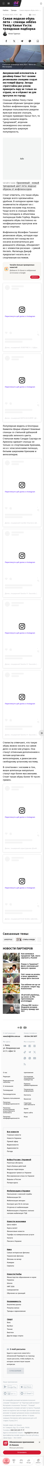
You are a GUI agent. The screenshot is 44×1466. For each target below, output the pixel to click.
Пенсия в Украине (14, 1241)
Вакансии (27, 1099)
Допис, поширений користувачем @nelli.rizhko (23, 848)
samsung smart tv (27, 1393)
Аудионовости (12, 1148)
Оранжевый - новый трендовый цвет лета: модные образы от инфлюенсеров (21, 186)
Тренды (14, 10)
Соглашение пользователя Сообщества (29, 1078)
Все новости (13, 1132)
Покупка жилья (13, 1308)
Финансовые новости (15, 1231)
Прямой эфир (12, 1141)
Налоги (10, 1238)
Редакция (6, 1076)
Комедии (10, 1263)
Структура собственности (29, 1103)
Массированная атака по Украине (20, 1176)
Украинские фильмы (15, 1256)
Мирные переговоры (15, 1169)
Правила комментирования (31, 1084)
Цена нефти (12, 1225)
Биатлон (10, 1332)
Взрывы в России (14, 1179)
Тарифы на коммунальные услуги (20, 1235)
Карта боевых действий (16, 1166)
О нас (5, 1072)
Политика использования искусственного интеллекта (9, 1110)
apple (27, 1387)
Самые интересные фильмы (18, 1253)
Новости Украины (14, 1138)
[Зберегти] (37, 41)
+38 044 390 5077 (30, 1036)
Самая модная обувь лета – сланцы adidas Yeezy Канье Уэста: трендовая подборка (30, 10)
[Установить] (22, 1447)
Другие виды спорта (15, 1336)
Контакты (27, 1095)
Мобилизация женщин (16, 1201)
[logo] (16, 3)
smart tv (10, 1393)
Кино (9, 1249)
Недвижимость (14, 1301)
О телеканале (8, 1086)
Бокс (9, 1323)
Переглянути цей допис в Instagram (20, 316)
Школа (9, 1283)
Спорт (10, 1319)
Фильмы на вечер (14, 1259)
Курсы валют (12, 1228)
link (25, 1046)
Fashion (6, 10)
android (10, 1387)
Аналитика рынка (14, 1305)
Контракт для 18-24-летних (18, 1204)
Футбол (10, 1326)
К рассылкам (15, 1371)
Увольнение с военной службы (19, 1194)
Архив (26, 1108)
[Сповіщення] (41, 3)
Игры (26, 1117)
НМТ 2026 (10, 1287)
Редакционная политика (8, 1081)
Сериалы (10, 1266)
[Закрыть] (39, 1442)
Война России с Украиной (19, 1159)
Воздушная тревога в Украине (19, 1173)
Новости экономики (16, 1221)
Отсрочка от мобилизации (17, 1207)
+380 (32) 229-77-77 (17, 1430)
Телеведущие (8, 1090)
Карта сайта (28, 1113)
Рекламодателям (9, 1094)
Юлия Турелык (14, 34)
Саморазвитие (13, 1290)
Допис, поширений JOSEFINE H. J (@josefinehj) (24, 347)
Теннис (10, 1329)
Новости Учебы (14, 1274)
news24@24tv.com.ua (11, 1036)
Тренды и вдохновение (16, 1311)
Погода (10, 1151)
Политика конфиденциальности (11, 1103)
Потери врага (12, 1183)
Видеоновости (13, 1145)
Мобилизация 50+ (14, 1197)
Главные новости (14, 1135)
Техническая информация (29, 1090)
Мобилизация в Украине (18, 1191)
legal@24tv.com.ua (31, 1433)
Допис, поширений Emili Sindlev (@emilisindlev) (24, 919)
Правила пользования (11, 1098)
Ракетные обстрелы (15, 1163)
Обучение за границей (16, 1293)
